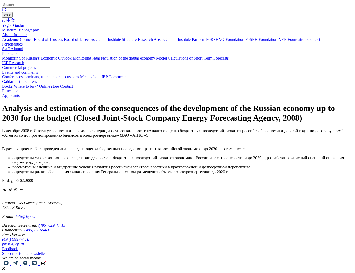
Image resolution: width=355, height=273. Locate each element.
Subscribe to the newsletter (24, 253)
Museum (9, 30)
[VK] (35, 264)
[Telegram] (10, 189)
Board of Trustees (49, 39)
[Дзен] (25, 264)
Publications (12, 53)
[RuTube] (44, 264)
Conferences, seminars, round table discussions (41, 77)
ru (4, 20)
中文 (10, 20)
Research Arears (152, 39)
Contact (313, 39)
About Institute (14, 34)
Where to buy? (26, 86)
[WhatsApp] (16, 189)
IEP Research (13, 63)
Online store (49, 86)
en (7, 15)
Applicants (11, 95)
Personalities (12, 44)
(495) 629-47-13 (51, 225)
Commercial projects (19, 67)
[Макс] (6, 264)
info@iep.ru (25, 216)
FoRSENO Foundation (225, 39)
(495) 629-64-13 (37, 230)
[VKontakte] (4, 189)
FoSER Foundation (261, 39)
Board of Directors (80, 39)
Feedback (10, 248)
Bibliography (28, 30)
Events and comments (20, 72)
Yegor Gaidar (13, 25)
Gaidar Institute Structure (117, 39)
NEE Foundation (292, 39)
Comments (117, 77)
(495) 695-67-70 (15, 239)
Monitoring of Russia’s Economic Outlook (37, 58)
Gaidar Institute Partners (186, 39)
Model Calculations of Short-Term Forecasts (192, 58)
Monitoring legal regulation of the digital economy (114, 58)
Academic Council (18, 39)
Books (8, 86)
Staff (6, 49)
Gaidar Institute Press (19, 81)
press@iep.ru (13, 244)
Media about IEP (94, 77)
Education (10, 91)
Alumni (17, 49)
